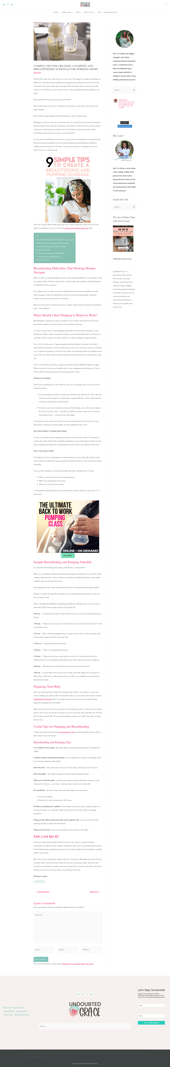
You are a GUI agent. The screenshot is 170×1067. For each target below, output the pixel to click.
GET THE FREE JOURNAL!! (151, 1023)
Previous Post (43, 891)
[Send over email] (43, 881)
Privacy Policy (18, 1007)
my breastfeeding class (66, 732)
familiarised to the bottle (43, 699)
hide (38, 236)
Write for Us (8, 1014)
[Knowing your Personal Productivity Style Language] (133, 111)
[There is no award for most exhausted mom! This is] (116, 115)
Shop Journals (9, 1011)
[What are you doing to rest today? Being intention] (121, 115)
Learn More (68, 555)
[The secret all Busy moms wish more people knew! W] (127, 115)
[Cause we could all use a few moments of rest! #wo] (121, 111)
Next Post (94, 891)
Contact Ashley (21, 1011)
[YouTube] (91, 994)
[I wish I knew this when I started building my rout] (127, 111)
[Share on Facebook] (35, 881)
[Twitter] (82, 994)
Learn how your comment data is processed (77, 963)
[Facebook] (4, 5)
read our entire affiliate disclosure (76, 228)
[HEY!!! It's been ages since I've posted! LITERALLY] (116, 111)
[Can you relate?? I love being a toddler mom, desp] (133, 115)
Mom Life (37, 72)
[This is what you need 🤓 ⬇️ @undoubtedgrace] (116, 118)
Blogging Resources (22, 1014)
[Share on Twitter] (37, 881)
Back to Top (7, 1007)
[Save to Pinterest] (40, 881)
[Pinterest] (12, 5)
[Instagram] (8, 5)
